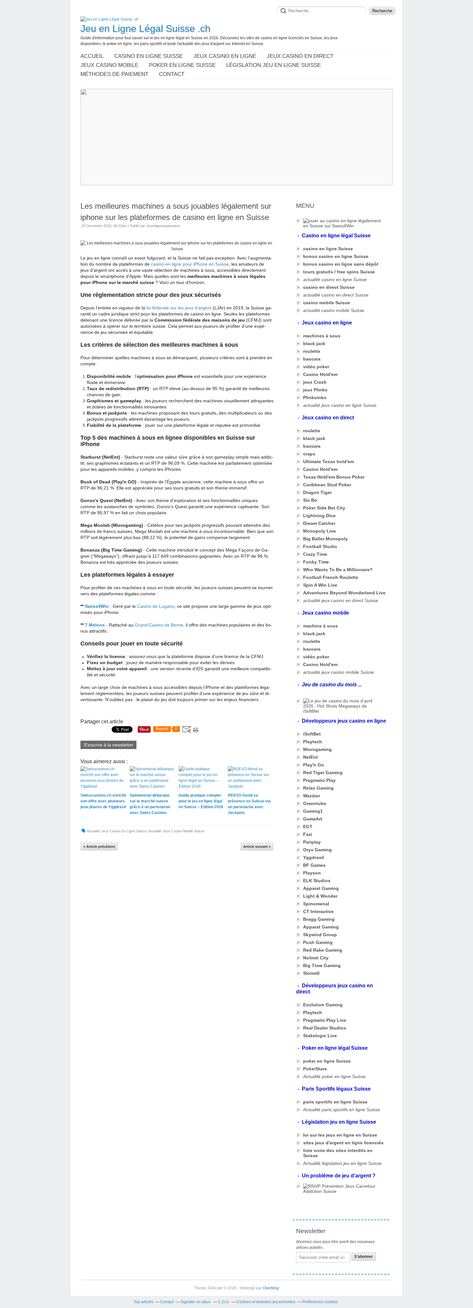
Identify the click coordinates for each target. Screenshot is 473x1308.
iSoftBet (312, 733)
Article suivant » (257, 846)
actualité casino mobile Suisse (333, 310)
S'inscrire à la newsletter (108, 744)
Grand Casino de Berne (159, 624)
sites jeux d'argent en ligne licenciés (343, 1142)
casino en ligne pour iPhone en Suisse (190, 264)
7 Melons (95, 624)
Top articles (143, 1302)
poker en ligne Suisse (327, 1061)
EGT (307, 826)
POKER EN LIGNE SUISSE (182, 65)
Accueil (92, 56)
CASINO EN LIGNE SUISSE (148, 56)
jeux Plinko (315, 389)
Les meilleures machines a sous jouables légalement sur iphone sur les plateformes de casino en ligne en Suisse (175, 212)
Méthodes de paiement (114, 74)
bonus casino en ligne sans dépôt (340, 264)
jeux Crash (315, 382)
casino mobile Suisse (326, 302)
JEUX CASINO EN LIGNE (224, 56)
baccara (311, 446)
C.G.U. (224, 1302)
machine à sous (320, 625)
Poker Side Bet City (324, 507)
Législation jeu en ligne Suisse (273, 65)
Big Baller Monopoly (325, 538)
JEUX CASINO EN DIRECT (300, 56)
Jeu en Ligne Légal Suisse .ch (145, 28)
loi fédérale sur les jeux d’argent (178, 307)
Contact (171, 74)
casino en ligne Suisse (328, 248)
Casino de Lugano (155, 606)
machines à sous (321, 335)
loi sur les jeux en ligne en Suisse (340, 1135)
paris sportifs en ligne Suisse (335, 1101)
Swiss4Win (97, 606)
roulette (311, 351)
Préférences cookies (320, 1302)
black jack (314, 343)
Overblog (271, 1288)
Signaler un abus (196, 1302)
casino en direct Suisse (329, 287)
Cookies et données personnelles (265, 1302)
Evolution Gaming (323, 1004)
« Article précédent (99, 846)
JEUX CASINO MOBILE (109, 65)
